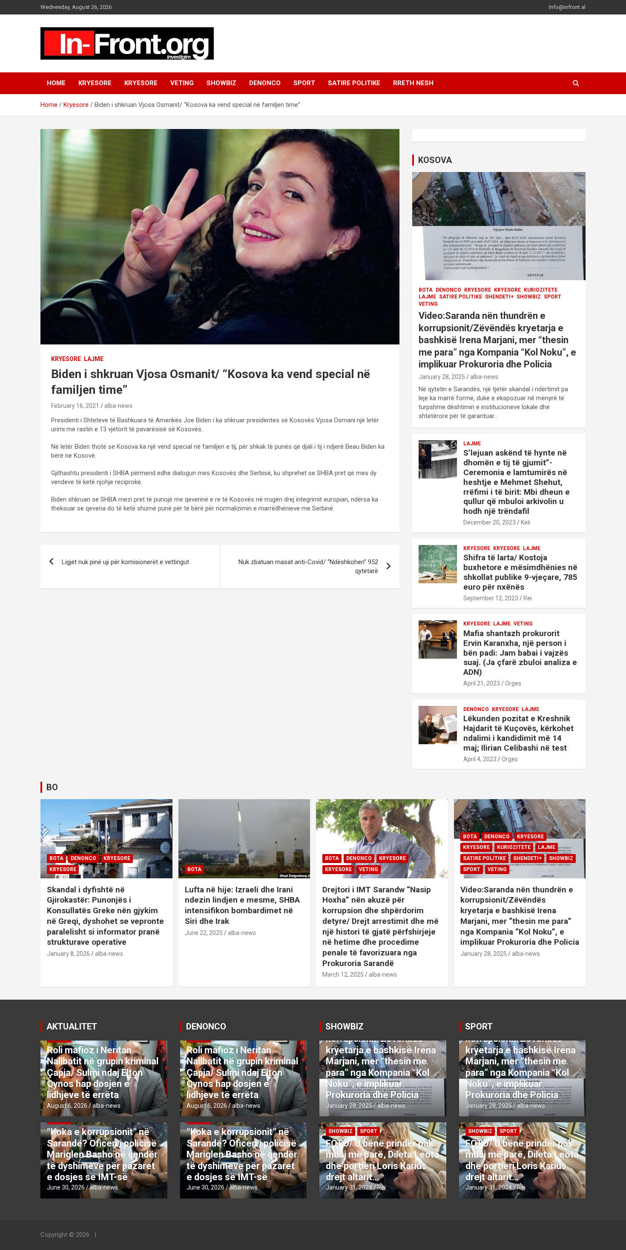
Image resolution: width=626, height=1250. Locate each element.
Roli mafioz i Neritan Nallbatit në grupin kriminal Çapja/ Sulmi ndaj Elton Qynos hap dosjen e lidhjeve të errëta (102, 1073)
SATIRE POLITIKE (354, 83)
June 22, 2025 (204, 932)
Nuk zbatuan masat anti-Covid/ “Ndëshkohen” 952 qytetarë (308, 566)
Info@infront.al (567, 7)
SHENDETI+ (499, 297)
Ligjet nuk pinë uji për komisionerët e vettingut (125, 562)
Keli (525, 522)
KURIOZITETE (540, 290)
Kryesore (141, 83)
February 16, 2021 (75, 405)
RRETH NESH (413, 83)
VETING (182, 83)
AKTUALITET (71, 1026)
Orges (513, 683)
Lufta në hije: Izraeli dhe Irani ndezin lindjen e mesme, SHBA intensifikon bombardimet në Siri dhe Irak (242, 905)
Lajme (93, 359)
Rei (527, 598)
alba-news (118, 405)
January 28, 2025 (442, 376)
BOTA (426, 290)
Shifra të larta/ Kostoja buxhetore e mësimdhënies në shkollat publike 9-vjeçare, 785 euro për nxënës (520, 572)
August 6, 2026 (67, 1105)
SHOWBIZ (221, 83)
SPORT (304, 83)
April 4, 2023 (480, 759)
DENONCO (265, 83)
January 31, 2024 (349, 1187)
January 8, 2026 (68, 953)
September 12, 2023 (490, 598)
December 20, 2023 (489, 522)
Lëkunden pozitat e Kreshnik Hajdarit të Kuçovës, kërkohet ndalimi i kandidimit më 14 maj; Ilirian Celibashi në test (518, 733)
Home (56, 83)
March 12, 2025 (343, 974)
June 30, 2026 (66, 1187)
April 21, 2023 (481, 683)
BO (52, 787)
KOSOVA (435, 160)
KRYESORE (95, 83)
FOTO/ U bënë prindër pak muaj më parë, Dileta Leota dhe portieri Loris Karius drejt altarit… (382, 1160)
